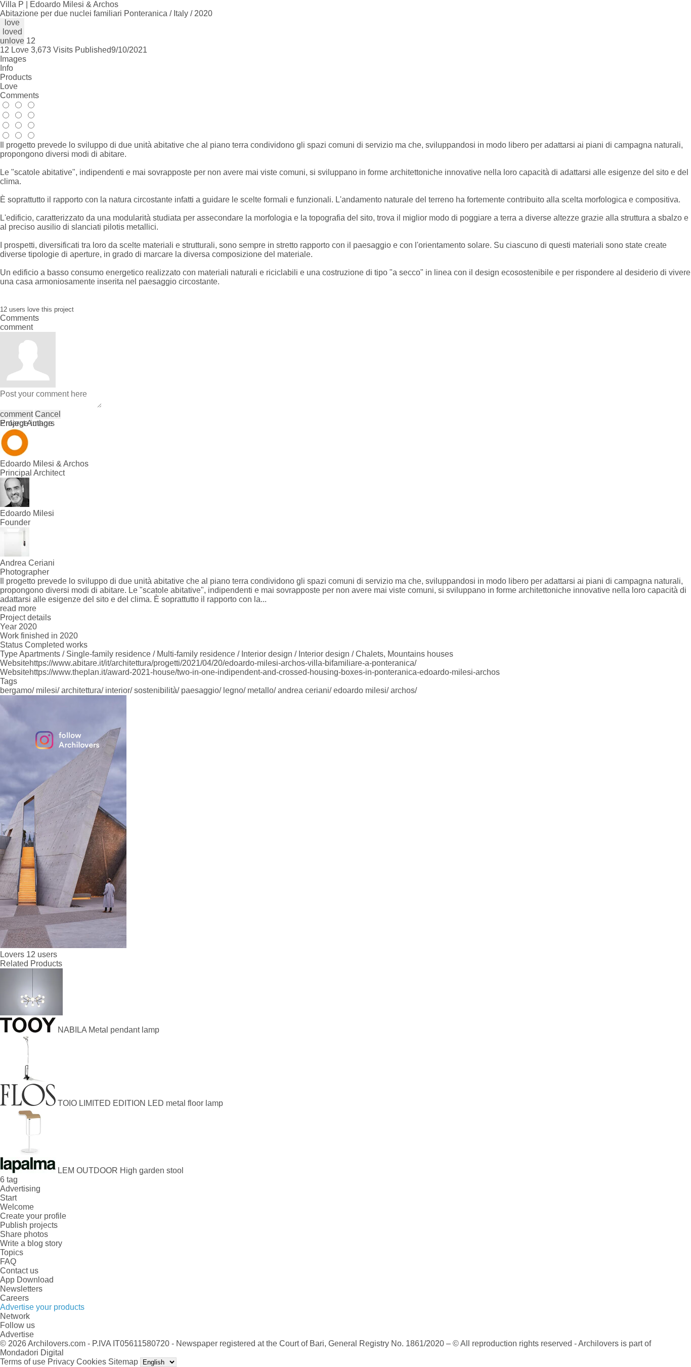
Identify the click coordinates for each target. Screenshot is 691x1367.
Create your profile (33, 1216)
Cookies (91, 1361)
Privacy (61, 1361)
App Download (27, 1279)
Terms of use (23, 1361)
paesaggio (200, 690)
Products (16, 77)
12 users (41, 954)
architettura (81, 690)
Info (6, 68)
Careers (14, 1298)
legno (233, 690)
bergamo (16, 690)
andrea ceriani (303, 690)
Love (9, 86)
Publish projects (29, 1225)
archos (403, 690)
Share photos (24, 1234)
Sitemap (123, 1361)
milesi (46, 690)
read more (18, 608)
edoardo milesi (359, 690)
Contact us (19, 1270)
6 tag (9, 1179)
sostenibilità (155, 690)
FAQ (8, 1261)
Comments (19, 95)
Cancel (48, 414)
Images (13, 59)
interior (117, 690)
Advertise (17, 1334)
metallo (260, 690)
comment (16, 414)
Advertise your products (42, 1307)
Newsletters (21, 1289)
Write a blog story (31, 1243)
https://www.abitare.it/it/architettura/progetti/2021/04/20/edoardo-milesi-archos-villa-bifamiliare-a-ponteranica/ (222, 663)
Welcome (17, 1207)
